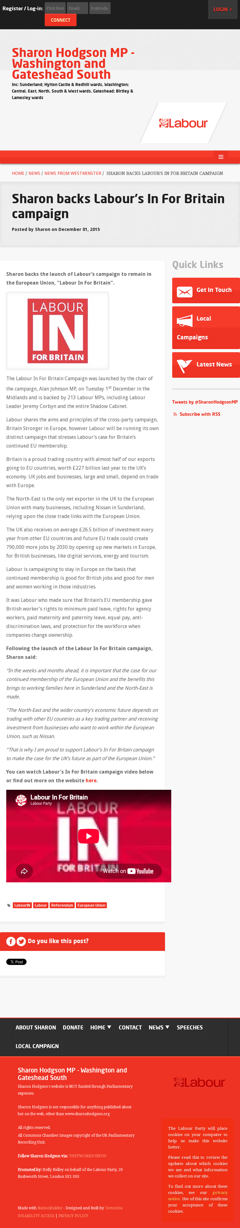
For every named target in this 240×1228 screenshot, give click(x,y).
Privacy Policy (73, 1216)
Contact (130, 1027)
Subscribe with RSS (200, 414)
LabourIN (22, 905)
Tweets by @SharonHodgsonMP (205, 402)
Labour (41, 905)
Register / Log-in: (22, 8)
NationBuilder (50, 1208)
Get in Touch (213, 289)
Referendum (62, 905)
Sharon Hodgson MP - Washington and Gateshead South (73, 63)
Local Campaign (37, 1046)
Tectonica (113, 1208)
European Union (91, 905)
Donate (73, 1027)
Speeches (190, 1027)
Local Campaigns (194, 328)
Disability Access (36, 1216)
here (91, 781)
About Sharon (36, 1027)
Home (18, 173)
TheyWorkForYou (87, 1156)
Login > (222, 9)
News (34, 173)
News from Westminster (72, 173)
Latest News (213, 364)
